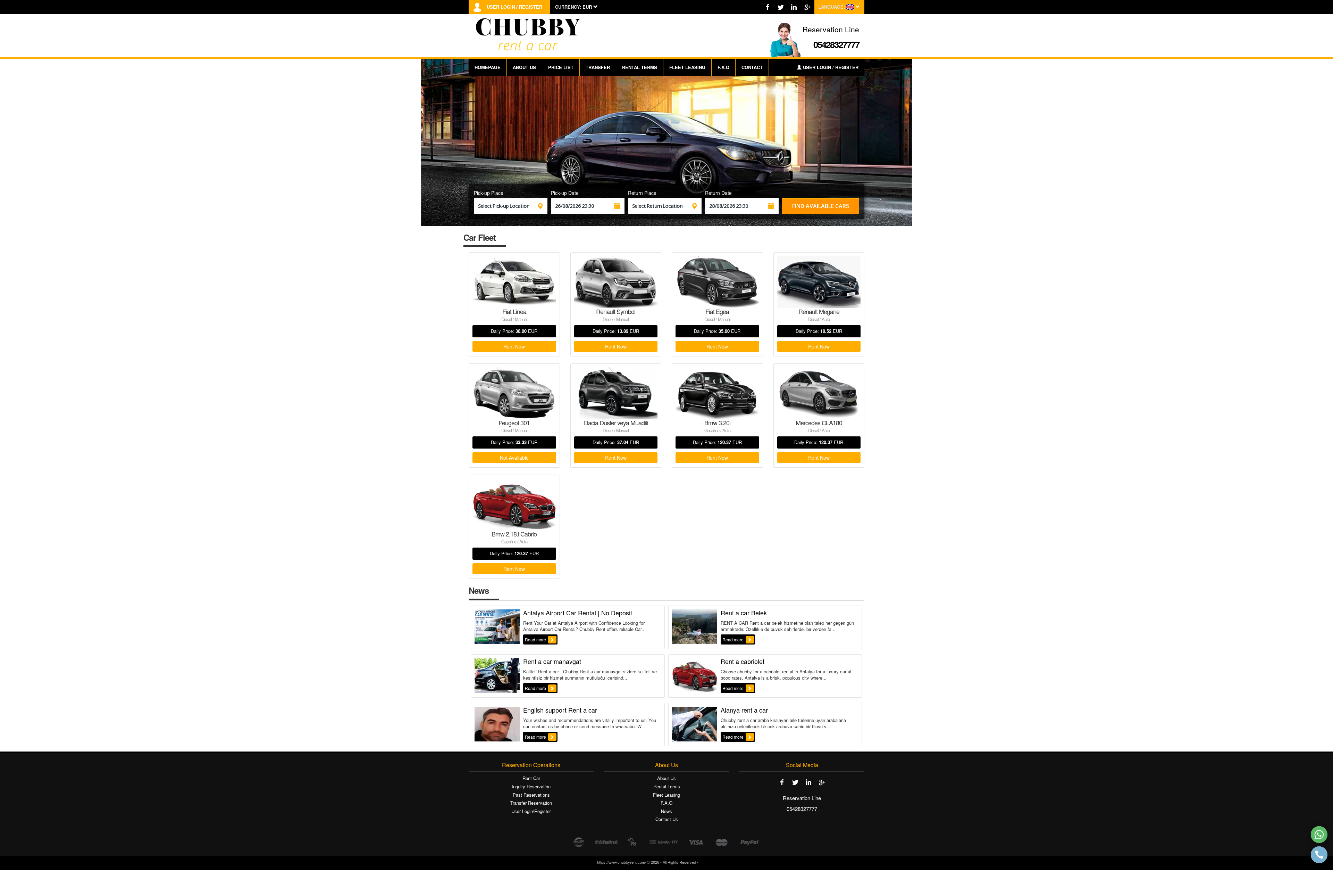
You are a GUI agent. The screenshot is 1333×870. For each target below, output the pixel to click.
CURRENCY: (568, 7)
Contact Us (666, 819)
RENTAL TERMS (639, 67)
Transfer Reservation (531, 803)
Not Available (514, 457)
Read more (536, 639)
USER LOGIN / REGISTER (514, 7)
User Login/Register (531, 811)
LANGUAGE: (831, 7)
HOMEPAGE (488, 67)
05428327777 (836, 44)
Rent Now (514, 346)
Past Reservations (531, 795)
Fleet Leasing (666, 795)
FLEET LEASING (687, 67)
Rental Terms (666, 786)
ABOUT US (524, 67)
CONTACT (752, 67)
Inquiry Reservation (531, 786)
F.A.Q (723, 67)
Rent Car (531, 778)
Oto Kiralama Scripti (717, 862)
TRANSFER (598, 67)
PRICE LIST (560, 67)
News (666, 811)
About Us (666, 778)
